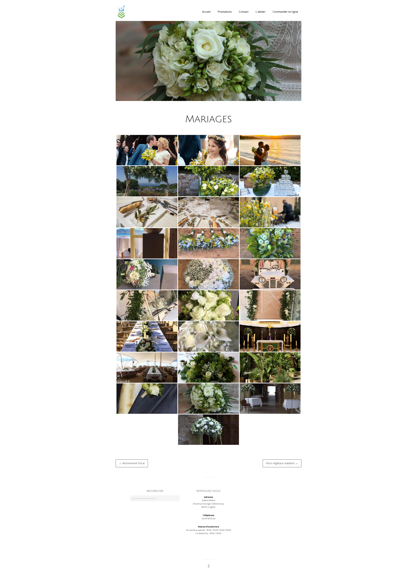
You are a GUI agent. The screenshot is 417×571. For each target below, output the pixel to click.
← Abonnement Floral (131, 463)
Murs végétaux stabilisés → (282, 463)
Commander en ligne (285, 11)
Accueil (206, 11)
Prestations (225, 11)
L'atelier (261, 11)
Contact (243, 11)
